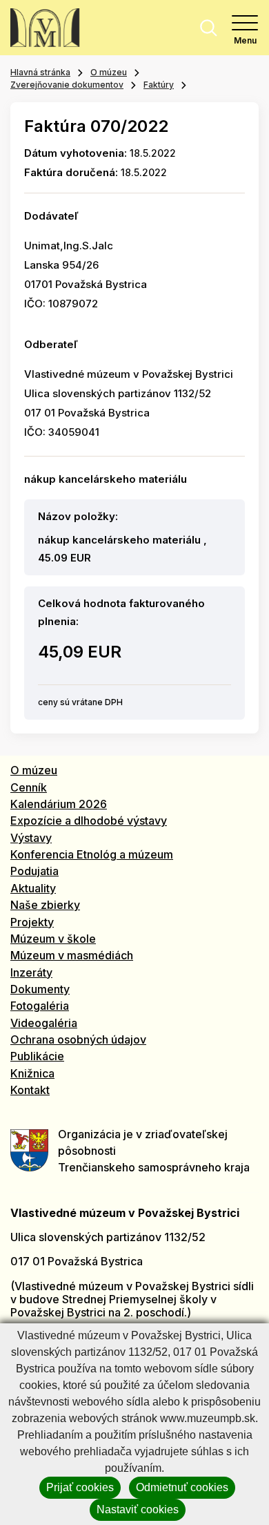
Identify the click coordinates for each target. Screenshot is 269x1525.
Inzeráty (31, 972)
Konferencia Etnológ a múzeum (91, 854)
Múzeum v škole (53, 939)
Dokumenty (40, 989)
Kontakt (30, 1090)
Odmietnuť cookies (182, 1487)
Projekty (32, 922)
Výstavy (31, 838)
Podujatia (34, 871)
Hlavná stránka (40, 72)
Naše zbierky (45, 905)
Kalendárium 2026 (58, 804)
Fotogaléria (39, 1006)
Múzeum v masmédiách (71, 955)
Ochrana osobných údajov (78, 1039)
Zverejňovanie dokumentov (66, 84)
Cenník (28, 787)
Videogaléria (43, 1023)
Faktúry (158, 84)
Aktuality (33, 888)
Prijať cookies (80, 1487)
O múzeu (108, 72)
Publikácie (37, 1056)
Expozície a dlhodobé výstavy (88, 820)
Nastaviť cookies (138, 1509)
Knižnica (32, 1073)
